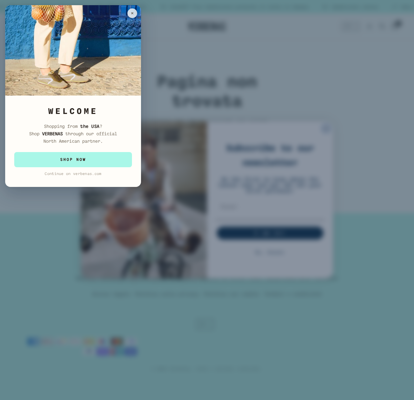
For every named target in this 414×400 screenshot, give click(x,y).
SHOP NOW (73, 159)
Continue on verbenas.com (73, 174)
